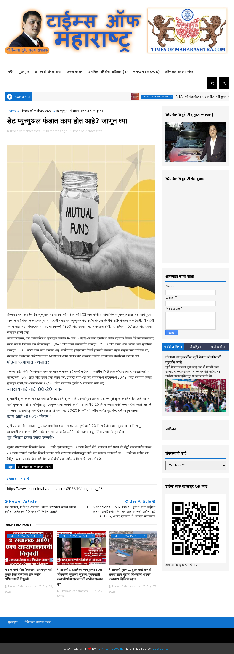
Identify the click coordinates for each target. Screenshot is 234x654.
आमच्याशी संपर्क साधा (48, 72)
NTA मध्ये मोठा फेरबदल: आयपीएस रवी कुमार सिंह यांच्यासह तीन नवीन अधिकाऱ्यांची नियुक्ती (28, 574)
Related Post (18, 525)
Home (11, 110)
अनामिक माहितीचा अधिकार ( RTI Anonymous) (124, 72)
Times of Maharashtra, (87, 131)
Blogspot (161, 648)
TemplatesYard (110, 648)
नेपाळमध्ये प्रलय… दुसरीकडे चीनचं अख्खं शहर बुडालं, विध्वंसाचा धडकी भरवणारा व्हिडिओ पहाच (130, 574)
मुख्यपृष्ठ (24, 72)
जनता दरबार (75, 72)
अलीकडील (218, 347)
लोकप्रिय (196, 347)
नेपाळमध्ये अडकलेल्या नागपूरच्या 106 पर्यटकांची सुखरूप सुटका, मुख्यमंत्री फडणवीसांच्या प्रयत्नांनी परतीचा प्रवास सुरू (80, 576)
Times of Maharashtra (144, 96)
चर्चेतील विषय (173, 347)
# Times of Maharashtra (35, 467)
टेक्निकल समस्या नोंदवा (179, 72)
